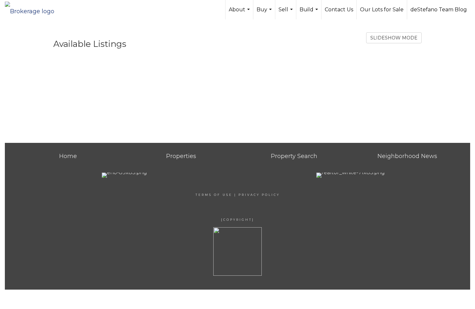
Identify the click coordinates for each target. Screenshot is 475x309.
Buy (265, 12)
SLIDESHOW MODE (393, 38)
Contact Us (339, 9)
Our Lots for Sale (382, 9)
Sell (286, 12)
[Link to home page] (33, 9)
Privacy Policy (259, 195)
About (240, 12)
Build (310, 12)
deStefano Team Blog (438, 9)
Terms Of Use (213, 195)
